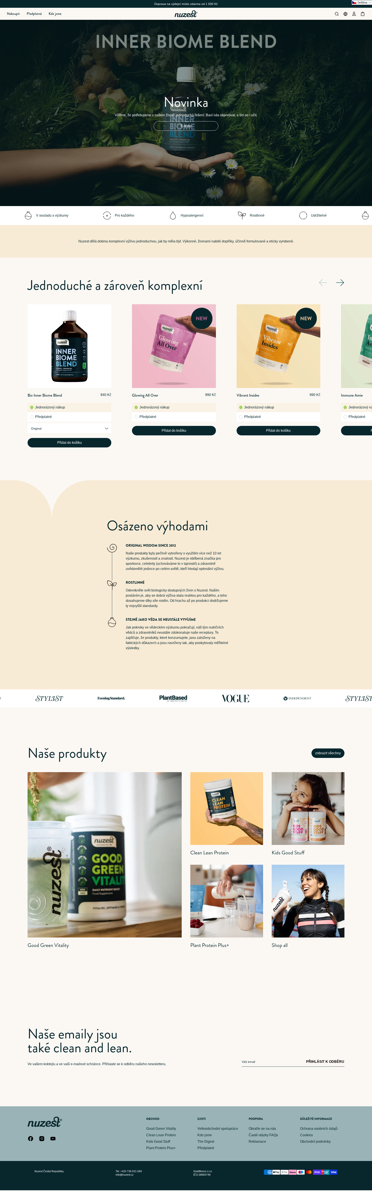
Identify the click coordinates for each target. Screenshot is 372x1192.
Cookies (306, 1135)
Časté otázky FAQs (263, 1135)
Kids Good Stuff (158, 1141)
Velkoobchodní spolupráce (217, 1128)
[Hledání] (336, 13)
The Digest (205, 1141)
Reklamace (257, 1141)
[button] (13, 14)
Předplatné (43, 417)
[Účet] (353, 13)
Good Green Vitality (161, 1128)
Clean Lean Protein (161, 1135)
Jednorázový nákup (50, 407)
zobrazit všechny (328, 753)
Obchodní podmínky (315, 1141)
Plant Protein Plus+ (161, 1148)
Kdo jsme (204, 1135)
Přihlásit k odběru (325, 1061)
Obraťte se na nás (262, 1128)
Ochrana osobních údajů (319, 1128)
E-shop (186, 126)
